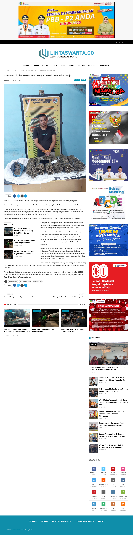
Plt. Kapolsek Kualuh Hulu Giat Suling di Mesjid (70, 297)
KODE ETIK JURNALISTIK (26, 42)
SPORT (71, 66)
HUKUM (54, 66)
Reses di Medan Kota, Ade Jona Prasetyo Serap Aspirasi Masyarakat (111, 414)
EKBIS (63, 66)
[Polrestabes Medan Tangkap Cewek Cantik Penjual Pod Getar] (93, 392)
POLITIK (45, 66)
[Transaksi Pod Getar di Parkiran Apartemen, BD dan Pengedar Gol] (93, 381)
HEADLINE (77, 79)
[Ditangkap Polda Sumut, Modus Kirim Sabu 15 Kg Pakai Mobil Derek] (8, 231)
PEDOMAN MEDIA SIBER (41, 42)
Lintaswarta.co (16, 530)
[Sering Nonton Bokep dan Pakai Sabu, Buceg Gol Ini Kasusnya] (93, 426)
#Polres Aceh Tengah (25, 281)
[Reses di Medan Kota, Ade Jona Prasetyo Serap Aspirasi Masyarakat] (93, 414)
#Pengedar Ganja (13, 281)
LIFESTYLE (92, 66)
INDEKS (51, 42)
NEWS (36, 66)
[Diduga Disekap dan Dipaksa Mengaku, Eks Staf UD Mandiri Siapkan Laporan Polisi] (108, 353)
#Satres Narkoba (37, 281)
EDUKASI (81, 66)
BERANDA (9, 42)
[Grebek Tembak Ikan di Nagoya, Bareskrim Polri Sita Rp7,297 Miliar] (93, 437)
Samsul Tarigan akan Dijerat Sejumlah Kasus (20, 297)
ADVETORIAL (105, 66)
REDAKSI (16, 42)
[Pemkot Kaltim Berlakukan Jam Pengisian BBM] (8, 243)
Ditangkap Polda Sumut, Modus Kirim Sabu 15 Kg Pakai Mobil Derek (23, 231)
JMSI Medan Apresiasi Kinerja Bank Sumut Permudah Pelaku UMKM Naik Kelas (113, 402)
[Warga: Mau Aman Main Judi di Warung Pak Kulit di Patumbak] (93, 448)
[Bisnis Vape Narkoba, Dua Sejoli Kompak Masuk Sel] (8, 254)
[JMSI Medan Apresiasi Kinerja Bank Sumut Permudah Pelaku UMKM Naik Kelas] (93, 403)
